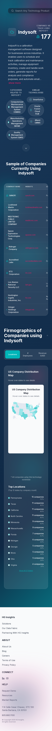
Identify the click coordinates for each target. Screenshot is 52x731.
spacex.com (30, 235)
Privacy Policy (9, 665)
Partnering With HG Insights (15, 633)
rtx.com (28, 273)
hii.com (28, 298)
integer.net (29, 310)
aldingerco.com (31, 248)
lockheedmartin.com (33, 207)
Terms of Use (8, 660)
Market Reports (9, 700)
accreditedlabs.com (33, 261)
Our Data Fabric (9, 628)
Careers (6, 655)
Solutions (6, 623)
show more (15, 83)
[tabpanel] (26, 477)
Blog (4, 651)
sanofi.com (29, 195)
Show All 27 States (26, 571)
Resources (7, 695)
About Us (6, 646)
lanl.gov (28, 285)
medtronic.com (31, 220)
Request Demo (9, 691)
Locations (12, 354)
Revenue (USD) (42, 354)
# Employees (28, 354)
